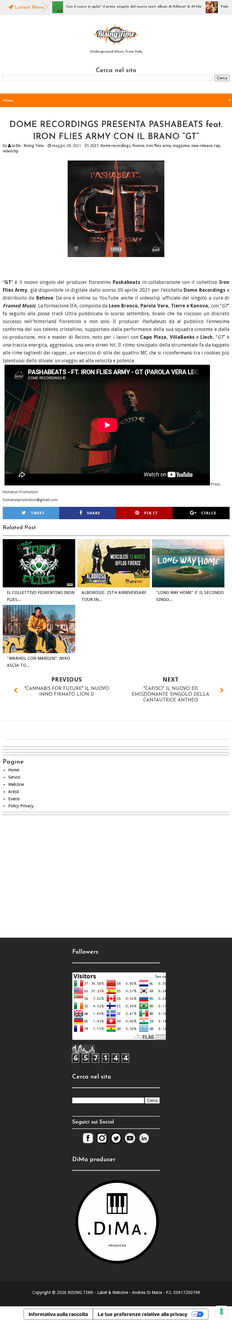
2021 (94, 145)
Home (13, 769)
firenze (138, 145)
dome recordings (115, 145)
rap (217, 145)
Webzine (16, 784)
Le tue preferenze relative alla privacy (142, 1314)
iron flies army (158, 145)
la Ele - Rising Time (28, 145)
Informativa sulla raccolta (58, 1314)
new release (202, 145)
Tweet (38, 513)
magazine (181, 145)
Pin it (151, 513)
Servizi (14, 777)
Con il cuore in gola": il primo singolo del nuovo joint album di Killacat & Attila (115, 6)
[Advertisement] (116, 871)
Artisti (13, 791)
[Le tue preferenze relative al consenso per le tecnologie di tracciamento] (221, 1311)
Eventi (14, 798)
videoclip (10, 151)
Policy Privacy (21, 805)
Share (93, 513)
